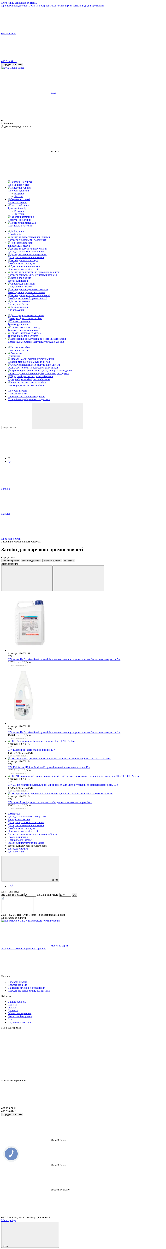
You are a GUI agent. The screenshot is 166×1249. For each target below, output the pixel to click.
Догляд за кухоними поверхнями (26, 822)
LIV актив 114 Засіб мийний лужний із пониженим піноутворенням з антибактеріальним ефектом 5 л (64, 659)
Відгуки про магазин (93, 5)
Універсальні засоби (19, 819)
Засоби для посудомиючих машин (26, 842)
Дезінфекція (14, 813)
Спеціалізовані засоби (20, 840)
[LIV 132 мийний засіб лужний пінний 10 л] (86, 741)
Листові (18, 196)
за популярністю (11, 560)
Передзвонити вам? (12, 64)
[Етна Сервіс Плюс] (17, 911)
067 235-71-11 (8, 33)
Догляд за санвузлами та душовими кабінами (33, 834)
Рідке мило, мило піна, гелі (23, 831)
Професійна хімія (17, 393)
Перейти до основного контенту (19, 2)
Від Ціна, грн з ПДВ (12, 894)
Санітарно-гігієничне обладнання (26, 396)
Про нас (5, 5)
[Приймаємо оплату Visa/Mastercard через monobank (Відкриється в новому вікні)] (30, 920)
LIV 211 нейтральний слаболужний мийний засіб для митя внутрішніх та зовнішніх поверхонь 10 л (63, 784)
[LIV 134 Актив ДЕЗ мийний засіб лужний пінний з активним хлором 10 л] (86, 758)
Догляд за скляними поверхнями (26, 825)
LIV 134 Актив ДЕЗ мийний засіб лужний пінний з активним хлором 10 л (49, 767)
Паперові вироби (17, 390)
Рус (10, 461)
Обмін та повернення (40, 5)
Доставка (23, 5)
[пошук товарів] (57, 416)
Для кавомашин (16, 851)
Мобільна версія (59, 945)
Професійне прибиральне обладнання (29, 399)
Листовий (19, 214)
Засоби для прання (18, 837)
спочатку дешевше (31, 560)
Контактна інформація (64, 5)
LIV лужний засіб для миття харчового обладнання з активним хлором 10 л (50, 802)
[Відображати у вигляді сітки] (27, 578)
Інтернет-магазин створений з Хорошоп (23, 948)
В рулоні (19, 193)
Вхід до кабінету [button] (17, 1001)
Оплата (14, 5)
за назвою (69, 560)
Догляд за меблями (18, 848)
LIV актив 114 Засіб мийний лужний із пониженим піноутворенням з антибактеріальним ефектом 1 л (64, 732)
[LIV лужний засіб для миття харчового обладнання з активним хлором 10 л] (86, 793)
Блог (79, 5)
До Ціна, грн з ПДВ (48, 894)
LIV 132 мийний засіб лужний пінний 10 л (31, 749)
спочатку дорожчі (52, 560)
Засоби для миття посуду (21, 828)
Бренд (54, 880)
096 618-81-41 (9, 61)
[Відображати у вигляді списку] (78, 578)
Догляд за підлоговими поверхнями (27, 816)
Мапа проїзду (8, 1220)
